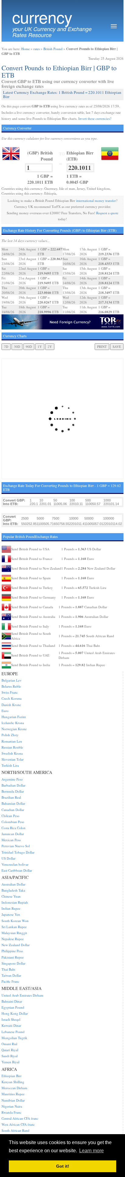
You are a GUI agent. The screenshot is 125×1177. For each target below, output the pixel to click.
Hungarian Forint (14, 716)
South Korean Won (15, 920)
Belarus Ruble (11, 686)
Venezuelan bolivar (15, 864)
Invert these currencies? (94, 118)
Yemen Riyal (10, 1062)
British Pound (52, 48)
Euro (5, 710)
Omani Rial (9, 1044)
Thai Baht (8, 969)
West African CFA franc (18, 1124)
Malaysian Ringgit (14, 932)
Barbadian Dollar (13, 785)
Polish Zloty (10, 735)
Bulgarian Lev (12, 680)
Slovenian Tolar (13, 759)
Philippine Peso (12, 951)
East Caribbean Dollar (17, 870)
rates (36, 48)
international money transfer (96, 200)
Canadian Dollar (13, 809)
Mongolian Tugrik (14, 1037)
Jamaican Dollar (13, 834)
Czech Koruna (12, 698)
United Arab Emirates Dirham (22, 995)
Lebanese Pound (13, 1031)
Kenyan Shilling (13, 1082)
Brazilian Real (11, 797)
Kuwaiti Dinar (11, 1025)
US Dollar (8, 858)
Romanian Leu (12, 741)
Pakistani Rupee (13, 957)
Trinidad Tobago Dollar (18, 852)
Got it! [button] (62, 1166)
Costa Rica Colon (13, 827)
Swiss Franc (10, 692)
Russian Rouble (12, 747)
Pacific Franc (10, 981)
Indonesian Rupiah (15, 902)
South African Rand (15, 1130)
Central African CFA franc (20, 1118)
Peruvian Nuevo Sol (16, 846)
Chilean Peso (10, 815)
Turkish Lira (10, 765)
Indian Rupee (11, 908)
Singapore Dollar (13, 963)
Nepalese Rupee (13, 939)
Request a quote (107, 213)
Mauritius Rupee (13, 1094)
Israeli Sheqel (11, 1019)
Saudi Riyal (10, 1056)
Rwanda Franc (12, 1112)
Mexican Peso (11, 840)
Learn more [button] (91, 1150)
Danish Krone (11, 704)
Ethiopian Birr (12, 1076)
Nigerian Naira (12, 1106)
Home (25, 48)
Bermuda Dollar (13, 791)
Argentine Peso (12, 779)
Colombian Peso (13, 821)
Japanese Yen (11, 914)
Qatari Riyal (10, 1050)
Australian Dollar (13, 884)
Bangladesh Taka (13, 890)
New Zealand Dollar (16, 945)
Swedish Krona (12, 753)
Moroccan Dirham (14, 1088)
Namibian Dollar (13, 1100)
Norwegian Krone (14, 729)
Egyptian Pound (13, 1007)
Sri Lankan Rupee (14, 926)
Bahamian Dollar (13, 803)
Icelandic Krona (13, 723)
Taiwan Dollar (11, 975)
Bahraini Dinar (12, 1001)
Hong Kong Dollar (15, 1013)
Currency (42, 17)
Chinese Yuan (11, 896)
